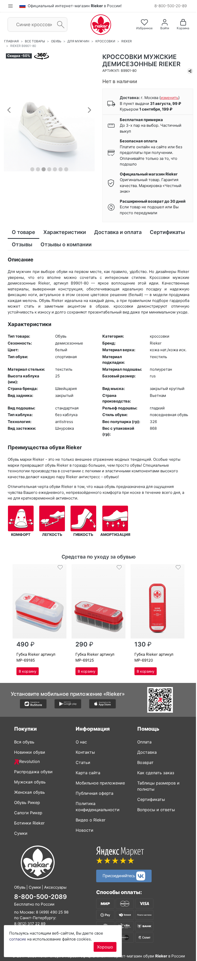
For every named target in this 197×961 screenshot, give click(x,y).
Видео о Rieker (90, 819)
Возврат (145, 762)
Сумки (20, 833)
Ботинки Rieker (29, 823)
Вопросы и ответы (156, 809)
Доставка (147, 752)
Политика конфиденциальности (98, 806)
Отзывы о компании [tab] (66, 244)
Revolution (29, 761)
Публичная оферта (94, 793)
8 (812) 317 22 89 (29, 923)
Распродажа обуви (33, 771)
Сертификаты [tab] (167, 232)
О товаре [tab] (23, 232)
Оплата (144, 741)
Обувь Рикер (27, 802)
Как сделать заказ (155, 772)
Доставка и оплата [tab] (118, 232)
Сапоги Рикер (28, 812)
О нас (81, 741)
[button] (9, 110)
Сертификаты (151, 799)
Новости (84, 830)
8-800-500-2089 (40, 896)
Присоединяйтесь (119, 875)
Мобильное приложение (100, 783)
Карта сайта (88, 772)
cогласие (17, 939)
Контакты (85, 752)
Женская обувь (29, 792)
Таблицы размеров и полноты (158, 786)
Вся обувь (24, 741)
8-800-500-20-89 (170, 5)
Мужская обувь (30, 782)
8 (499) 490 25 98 (52, 912)
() (169, 97)
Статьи (83, 762)
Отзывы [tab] (22, 244)
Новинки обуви (29, 752)
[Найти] (59, 24)
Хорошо (105, 946)
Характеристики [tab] (64, 232)
